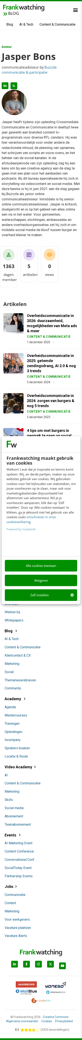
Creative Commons (56, 1017)
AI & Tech (26, 24)
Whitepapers (14, 620)
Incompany (13, 740)
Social (9, 672)
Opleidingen (13, 732)
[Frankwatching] (23, 7)
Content (10, 903)
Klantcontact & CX (18, 655)
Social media (14, 808)
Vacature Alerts (16, 936)
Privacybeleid (64, 1021)
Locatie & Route (16, 756)
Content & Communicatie (57, 24)
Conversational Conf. (20, 860)
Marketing (12, 664)
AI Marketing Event (18, 843)
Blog (9, 24)
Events (11, 835)
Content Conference (19, 851)
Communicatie (15, 895)
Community (13, 688)
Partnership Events (19, 876)
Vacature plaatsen (18, 928)
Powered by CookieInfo (21, 529)
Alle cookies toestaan (41, 565)
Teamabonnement (18, 824)
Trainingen (12, 724)
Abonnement (14, 816)
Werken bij (12, 612)
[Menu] (75, 10)
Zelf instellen (39, 595)
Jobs (9, 886)
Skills (9, 800)
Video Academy (18, 767)
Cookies (46, 1021)
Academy (13, 699)
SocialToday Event (18, 868)
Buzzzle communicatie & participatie (29, 70)
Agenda (10, 707)
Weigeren (41, 580)
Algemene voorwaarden (22, 1021)
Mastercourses (16, 715)
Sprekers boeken (17, 748)
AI (6, 775)
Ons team (12, 604)
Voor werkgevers (17, 919)
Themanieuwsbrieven (20, 680)
